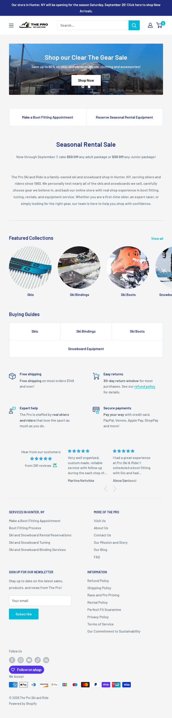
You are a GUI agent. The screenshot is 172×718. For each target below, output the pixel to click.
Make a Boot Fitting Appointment (47, 117)
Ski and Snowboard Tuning (29, 542)
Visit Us (100, 520)
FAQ (97, 557)
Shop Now (86, 80)
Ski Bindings (86, 331)
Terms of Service (100, 624)
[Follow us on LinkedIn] (46, 660)
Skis (35, 331)
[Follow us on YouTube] (29, 660)
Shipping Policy (99, 588)
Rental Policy (97, 602)
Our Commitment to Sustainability (113, 631)
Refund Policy (98, 580)
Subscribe (24, 614)
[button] (107, 489)
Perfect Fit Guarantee (104, 609)
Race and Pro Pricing (103, 595)
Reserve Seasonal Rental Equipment (124, 117)
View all (157, 238)
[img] (41, 458)
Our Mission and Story (111, 542)
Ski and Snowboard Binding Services (37, 549)
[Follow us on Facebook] (12, 660)
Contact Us (102, 535)
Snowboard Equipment (86, 348)
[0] (159, 25)
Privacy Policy (98, 617)
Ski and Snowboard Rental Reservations (40, 535)
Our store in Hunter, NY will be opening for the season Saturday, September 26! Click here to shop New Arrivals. (86, 8)
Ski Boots (137, 331)
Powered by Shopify (23, 703)
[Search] (134, 25)
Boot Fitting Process (25, 528)
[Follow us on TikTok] (37, 660)
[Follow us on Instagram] (20, 660)
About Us (101, 528)
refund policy (144, 386)
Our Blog (100, 549)
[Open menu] (11, 25)
